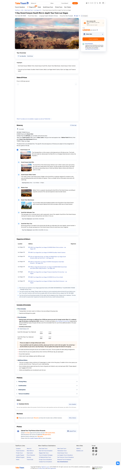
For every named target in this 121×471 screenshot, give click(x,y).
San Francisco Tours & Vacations (65, 457)
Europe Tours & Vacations (45, 459)
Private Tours (58, 7)
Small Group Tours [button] (48, 7)
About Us (29, 448)
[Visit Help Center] (95, 3)
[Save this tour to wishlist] (79, 16)
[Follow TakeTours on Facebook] (93, 448)
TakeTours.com (45, 466)
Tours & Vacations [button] (20, 7)
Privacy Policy (41, 468)
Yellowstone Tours (62, 450)
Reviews (29, 457)
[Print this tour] (77, 16)
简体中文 (78, 448)
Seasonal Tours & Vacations (64, 459)
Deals (39, 7)
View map (74, 125)
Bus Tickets (67, 7)
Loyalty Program (20, 455)
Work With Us (30, 450)
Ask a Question (72, 404)
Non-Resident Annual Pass (62, 321)
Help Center (30, 453)
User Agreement (52, 468)
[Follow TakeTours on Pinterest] (96, 451)
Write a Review (72, 417)
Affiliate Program (20, 457)
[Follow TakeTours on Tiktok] (96, 454)
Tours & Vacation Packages (46, 455)
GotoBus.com (79, 450)
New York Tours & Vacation (45, 450)
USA (22, 10)
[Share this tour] (75, 16)
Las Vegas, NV (37, 10)
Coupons (18, 448)
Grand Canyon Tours (62, 453)
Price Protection (31, 455)
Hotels (17, 459)
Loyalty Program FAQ (35, 438)
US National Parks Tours (45, 457)
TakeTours (17, 10)
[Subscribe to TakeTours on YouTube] (93, 451)
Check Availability (93, 39)
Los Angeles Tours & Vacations (65, 455)
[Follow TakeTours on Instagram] (93, 454)
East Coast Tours (43, 448)
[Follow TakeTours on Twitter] (96, 448)
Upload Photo (72, 431)
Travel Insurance (20, 450)
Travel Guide (30, 459)
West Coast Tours (29, 10)
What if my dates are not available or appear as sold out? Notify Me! (33, 119)
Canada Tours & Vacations (45, 461)
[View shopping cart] (100, 3)
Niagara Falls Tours (44, 453)
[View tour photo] (47, 33)
